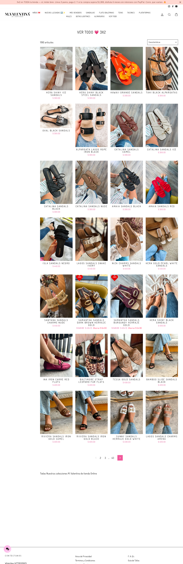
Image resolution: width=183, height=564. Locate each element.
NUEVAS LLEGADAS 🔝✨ (55, 12)
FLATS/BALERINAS (106, 12)
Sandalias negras (10, 54)
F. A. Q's (131, 556)
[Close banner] (180, 2)
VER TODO (113, 16)
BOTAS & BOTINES (83, 16)
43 (113, 457)
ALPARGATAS (99, 16)
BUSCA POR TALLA (15, 41)
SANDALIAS (90, 12)
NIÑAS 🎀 (36, 12)
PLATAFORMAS (144, 12)
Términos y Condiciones (85, 560)
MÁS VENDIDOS (76, 12)
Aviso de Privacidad (83, 556)
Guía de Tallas (133, 560)
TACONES (131, 12)
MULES (69, 16)
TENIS (120, 12)
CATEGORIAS (11, 47)
